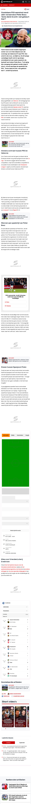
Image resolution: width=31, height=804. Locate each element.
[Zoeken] (26, 1)
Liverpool (5, 210)
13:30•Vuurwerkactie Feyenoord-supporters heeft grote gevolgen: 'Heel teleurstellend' (15, 762)
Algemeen (22, 758)
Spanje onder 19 (18, 107)
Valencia (15, 101)
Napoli (15, 210)
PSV (2, 117)
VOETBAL (3, 9)
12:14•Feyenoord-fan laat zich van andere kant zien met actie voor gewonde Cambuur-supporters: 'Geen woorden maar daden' (15, 774)
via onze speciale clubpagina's (17, 587)
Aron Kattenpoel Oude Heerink (9, 21)
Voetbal (8, 758)
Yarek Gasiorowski (15, 709)
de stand (19, 585)
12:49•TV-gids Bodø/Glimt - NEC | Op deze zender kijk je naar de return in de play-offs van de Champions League (15, 768)
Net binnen (4, 5)
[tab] (5, 744)
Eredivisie (6, 712)
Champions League (18, 712)
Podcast (12, 5)
